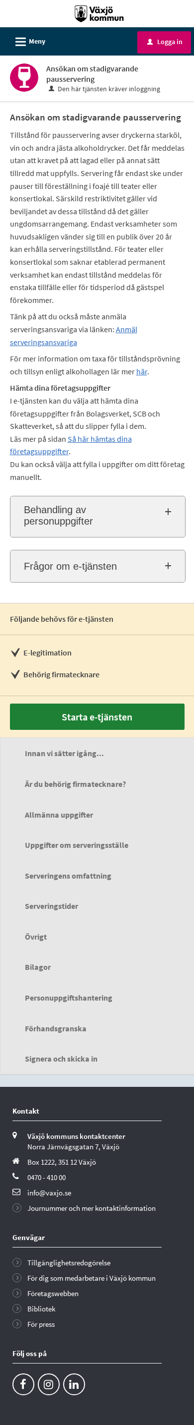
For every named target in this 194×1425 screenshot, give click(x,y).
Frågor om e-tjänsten (70, 566)
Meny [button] (28, 42)
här (141, 371)
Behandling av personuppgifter (58, 515)
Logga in (165, 41)
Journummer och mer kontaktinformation (91, 1208)
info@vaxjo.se (49, 1192)
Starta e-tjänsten (97, 717)
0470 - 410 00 (46, 1177)
